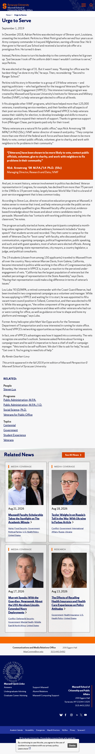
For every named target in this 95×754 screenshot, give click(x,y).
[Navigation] (83, 5)
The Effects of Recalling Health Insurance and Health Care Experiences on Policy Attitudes (68, 603)
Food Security (20, 528)
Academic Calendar (16, 730)
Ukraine (68, 531)
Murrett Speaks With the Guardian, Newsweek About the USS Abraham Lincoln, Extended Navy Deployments (25, 605)
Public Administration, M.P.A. (19, 400)
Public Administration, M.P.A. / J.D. (22, 405)
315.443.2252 (82, 705)
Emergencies (40, 730)
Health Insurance (71, 614)
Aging (11, 528)
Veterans (8, 440)
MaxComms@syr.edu (33, 651)
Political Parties (15, 531)
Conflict (55, 528)
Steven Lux (9, 389)
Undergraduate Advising (15, 691)
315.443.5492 (58, 651)
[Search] (91, 5)
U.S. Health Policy (30, 531)
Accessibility (29, 730)
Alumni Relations (40, 691)
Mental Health (27, 622)
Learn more (23, 748)
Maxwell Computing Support (46, 695)
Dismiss (72, 745)
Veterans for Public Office (18, 415)
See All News (72, 454)
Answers (8, 687)
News (8, 15)
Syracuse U (81, 730)
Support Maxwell (40, 687)
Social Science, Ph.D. (15, 410)
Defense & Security (25, 618)
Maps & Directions (53, 730)
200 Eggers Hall (82, 698)
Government (10, 430)
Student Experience (14, 435)
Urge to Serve (20, 15)
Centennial (9, 425)
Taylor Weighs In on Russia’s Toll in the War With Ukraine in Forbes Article (69, 518)
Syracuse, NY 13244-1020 (77, 701)
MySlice (65, 730)
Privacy (72, 730)
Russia (61, 531)
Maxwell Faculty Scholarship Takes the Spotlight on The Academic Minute (25, 518)
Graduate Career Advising (15, 695)
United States (14, 535)
